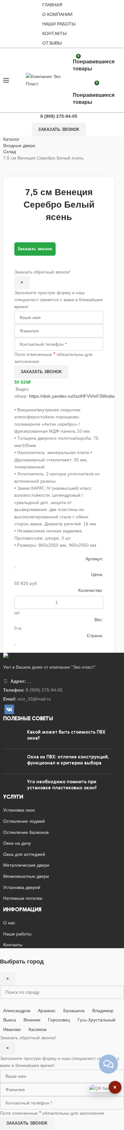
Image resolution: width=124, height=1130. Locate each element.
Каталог (11, 139)
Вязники (32, 1019)
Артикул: (94, 558)
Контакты (54, 33)
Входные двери (19, 145)
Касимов (37, 1029)
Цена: (97, 574)
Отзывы (52, 43)
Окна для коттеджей (24, 854)
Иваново (12, 1029)
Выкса (9, 1019)
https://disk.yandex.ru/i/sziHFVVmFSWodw (71, 396)
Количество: (90, 590)
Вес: (98, 619)
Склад (9, 151)
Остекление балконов (26, 832)
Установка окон (19, 810)
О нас (9, 922)
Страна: (95, 635)
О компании (57, 14)
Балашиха (74, 1010)
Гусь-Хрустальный (96, 1019)
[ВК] (9, 709)
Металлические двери (26, 865)
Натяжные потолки (22, 898)
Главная (52, 4)
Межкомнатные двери (26, 876)
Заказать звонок (58, 129)
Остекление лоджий (24, 821)
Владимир (103, 1010)
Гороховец (59, 1019)
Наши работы (58, 23)
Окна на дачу (17, 843)
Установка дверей (21, 887)
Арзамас (47, 1010)
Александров (16, 1010)
